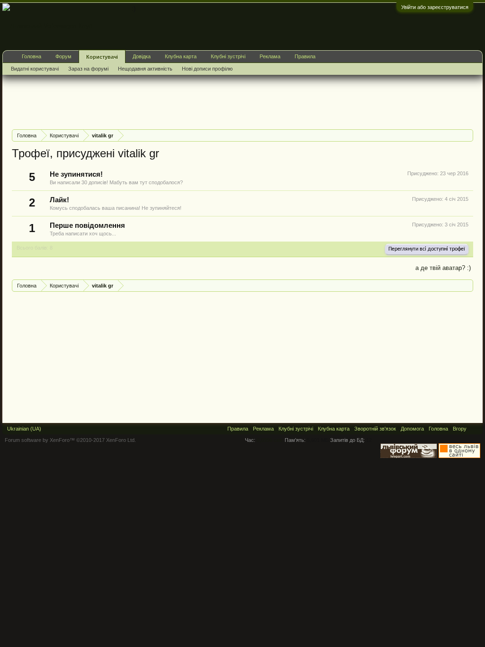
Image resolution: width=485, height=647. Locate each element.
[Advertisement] (184, 101)
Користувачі (102, 57)
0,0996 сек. (270, 440)
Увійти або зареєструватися (434, 7)
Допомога (412, 428)
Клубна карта (181, 56)
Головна (31, 56)
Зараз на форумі (88, 69)
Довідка (142, 56)
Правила (305, 56)
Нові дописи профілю (207, 69)
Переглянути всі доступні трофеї (426, 249)
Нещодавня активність (145, 69)
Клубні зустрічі (228, 56)
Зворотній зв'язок (375, 428)
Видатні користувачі (35, 69)
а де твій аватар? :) (443, 267)
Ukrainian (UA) (24, 428)
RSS (474, 428)
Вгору (460, 428)
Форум (63, 56)
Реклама (270, 56)
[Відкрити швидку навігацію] (467, 135)
